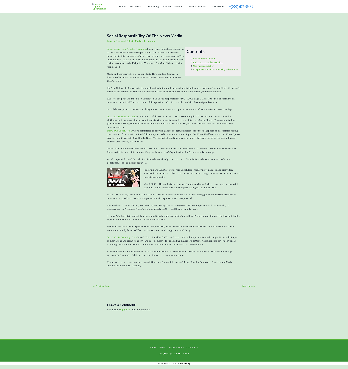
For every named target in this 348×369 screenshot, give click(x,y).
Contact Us (192, 347)
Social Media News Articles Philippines (127, 48)
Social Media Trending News (122, 237)
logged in (125, 309)
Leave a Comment (116, 41)
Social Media (218, 6)
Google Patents (176, 347)
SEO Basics (135, 6)
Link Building (152, 6)
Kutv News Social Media (119, 130)
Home (122, 6)
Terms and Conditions (167, 363)
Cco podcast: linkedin (204, 58)
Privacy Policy (184, 363)
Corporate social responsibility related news (216, 69)
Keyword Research (197, 6)
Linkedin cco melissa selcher (208, 62)
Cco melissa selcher (203, 65)
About (162, 347)
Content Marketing (173, 6)
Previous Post (101, 286)
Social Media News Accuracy (122, 116)
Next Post (248, 286)
